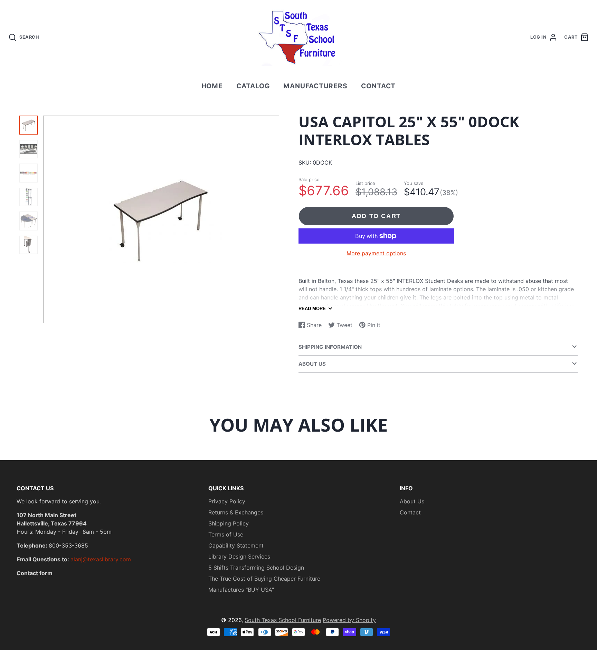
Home (212, 86)
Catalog (253, 86)
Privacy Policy (226, 501)
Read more (312, 308)
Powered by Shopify (349, 620)
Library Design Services (239, 556)
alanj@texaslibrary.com (100, 559)
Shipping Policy (228, 523)
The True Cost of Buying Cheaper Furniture (264, 578)
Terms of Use (225, 534)
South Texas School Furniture (283, 620)
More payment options (376, 253)
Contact (378, 86)
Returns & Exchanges (235, 512)
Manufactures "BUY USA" (241, 589)
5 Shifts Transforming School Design (256, 567)
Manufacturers (315, 86)
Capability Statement (236, 545)
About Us (412, 501)
